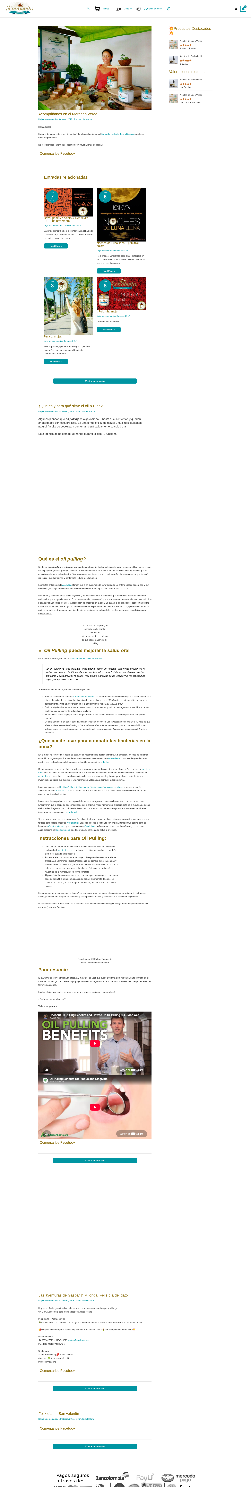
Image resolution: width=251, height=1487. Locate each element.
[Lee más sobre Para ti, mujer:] (68, 306)
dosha (105, 762)
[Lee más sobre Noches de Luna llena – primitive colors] (121, 214)
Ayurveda (66, 585)
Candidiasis (89, 826)
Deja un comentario (47, 119)
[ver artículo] (73, 823)
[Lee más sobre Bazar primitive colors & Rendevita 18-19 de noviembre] (68, 202)
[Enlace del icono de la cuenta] (236, 8)
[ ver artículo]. (70, 812)
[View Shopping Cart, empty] (243, 9)
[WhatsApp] (169, 9)
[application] (110, 9)
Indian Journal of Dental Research (88, 658)
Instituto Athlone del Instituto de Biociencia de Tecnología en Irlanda (91, 787)
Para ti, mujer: (53, 336)
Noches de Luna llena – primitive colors (118, 244)
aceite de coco (115, 758)
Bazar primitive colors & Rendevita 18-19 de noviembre (66, 219)
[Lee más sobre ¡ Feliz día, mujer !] (121, 293)
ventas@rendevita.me (78, 1340)
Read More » (56, 246)
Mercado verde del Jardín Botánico (118, 134)
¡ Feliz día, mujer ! (108, 311)
